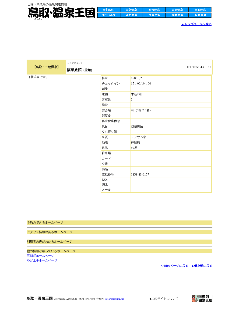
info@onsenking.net (114, 299)
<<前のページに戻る (174, 265)
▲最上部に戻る (201, 265)
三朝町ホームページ (40, 255)
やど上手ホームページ (42, 260)
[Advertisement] (119, 32)
